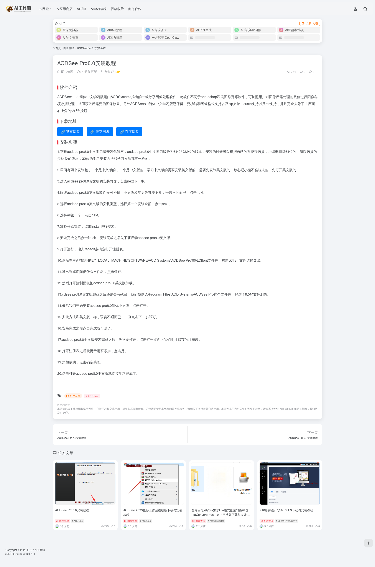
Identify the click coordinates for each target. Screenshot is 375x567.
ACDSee (64, 96)
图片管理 (68, 48)
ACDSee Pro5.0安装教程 (72, 510)
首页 (58, 48)
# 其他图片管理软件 (286, 520)
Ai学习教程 (99, 8)
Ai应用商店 (64, 8)
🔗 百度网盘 (129, 131)
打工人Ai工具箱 (36, 550)
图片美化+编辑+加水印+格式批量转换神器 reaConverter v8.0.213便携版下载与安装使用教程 (220, 514)
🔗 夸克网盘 (99, 131)
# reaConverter (216, 520)
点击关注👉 (111, 71)
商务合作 (134, 8)
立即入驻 (312, 23)
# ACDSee (92, 396)
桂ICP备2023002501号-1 (20, 553)
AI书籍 (81, 8)
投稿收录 (117, 8)
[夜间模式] (368, 543)
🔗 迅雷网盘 (70, 131)
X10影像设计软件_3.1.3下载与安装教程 (286, 510)
